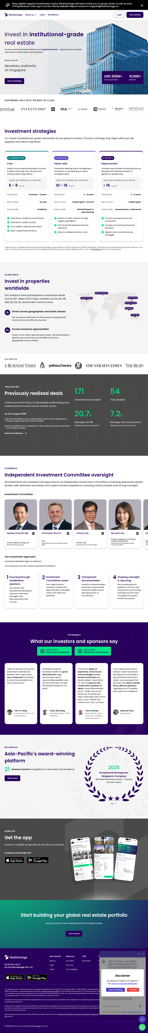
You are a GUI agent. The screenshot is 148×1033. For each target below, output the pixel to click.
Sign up (53, 961)
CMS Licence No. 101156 (51, 991)
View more (12, 778)
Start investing (14, 81)
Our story (69, 965)
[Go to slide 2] (113, 803)
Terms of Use (62, 1014)
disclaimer (97, 249)
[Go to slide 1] (112, 803)
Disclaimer (94, 1014)
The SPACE (86, 961)
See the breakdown (14, 433)
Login (52, 965)
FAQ (6, 1016)
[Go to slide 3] (115, 803)
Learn (52, 969)
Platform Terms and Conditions (79, 1014)
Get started (74, 933)
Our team (70, 961)
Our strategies (71, 969)
